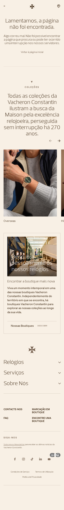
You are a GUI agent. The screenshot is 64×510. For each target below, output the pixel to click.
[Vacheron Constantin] (32, 6)
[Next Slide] (59, 140)
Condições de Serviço (20, 472)
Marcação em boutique (41, 411)
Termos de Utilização (44, 472)
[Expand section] (59, 362)
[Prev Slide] (50, 140)
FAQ (6, 418)
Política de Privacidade (32, 477)
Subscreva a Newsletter (14, 444)
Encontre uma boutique (41, 420)
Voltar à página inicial (32, 52)
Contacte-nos (13, 409)
